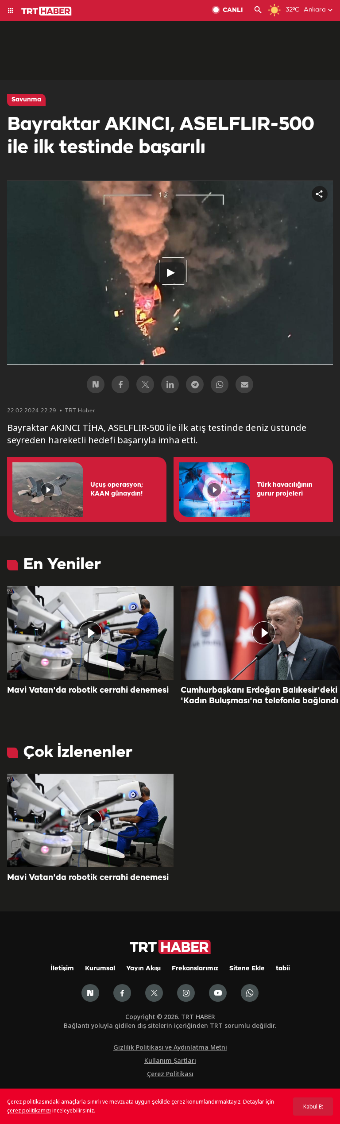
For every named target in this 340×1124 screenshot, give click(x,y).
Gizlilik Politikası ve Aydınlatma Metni (170, 1047)
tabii (283, 968)
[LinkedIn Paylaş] (170, 384)
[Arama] (258, 10)
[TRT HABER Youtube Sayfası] (218, 993)
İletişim (62, 968)
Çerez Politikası (170, 1074)
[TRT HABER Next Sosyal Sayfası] (90, 993)
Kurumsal (100, 968)
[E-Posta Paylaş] (244, 384)
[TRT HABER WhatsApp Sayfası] (250, 993)
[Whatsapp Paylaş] (219, 384)
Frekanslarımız (195, 968)
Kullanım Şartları (170, 1060)
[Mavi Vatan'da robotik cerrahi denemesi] (90, 633)
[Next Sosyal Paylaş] (95, 384)
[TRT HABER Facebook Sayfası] (122, 993)
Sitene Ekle (247, 968)
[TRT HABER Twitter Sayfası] (154, 993)
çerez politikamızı (29, 1110)
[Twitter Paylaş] (145, 384)
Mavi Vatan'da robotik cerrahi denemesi (88, 690)
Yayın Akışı (143, 968)
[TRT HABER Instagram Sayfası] (186, 993)
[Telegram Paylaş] (195, 384)
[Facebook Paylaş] (120, 384)
